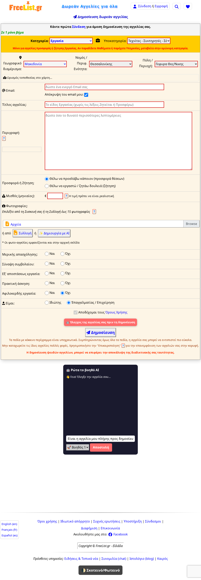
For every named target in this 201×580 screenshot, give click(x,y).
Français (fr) (9, 530)
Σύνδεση (144, 6)
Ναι (52, 253)
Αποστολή (101, 447)
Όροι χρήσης (47, 521)
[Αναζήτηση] (177, 6)
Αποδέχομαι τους (102, 312)
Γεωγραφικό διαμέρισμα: (12, 66)
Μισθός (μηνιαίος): (20, 196)
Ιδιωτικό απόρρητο (75, 521)
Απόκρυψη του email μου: (64, 94)
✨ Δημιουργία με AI (54, 233)
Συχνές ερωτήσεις (106, 521)
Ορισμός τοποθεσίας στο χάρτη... (29, 77)
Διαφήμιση (89, 528)
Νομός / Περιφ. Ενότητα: (80, 63)
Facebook (120, 534)
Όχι (67, 253)
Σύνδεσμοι (153, 521)
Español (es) (9, 535)
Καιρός (162, 558)
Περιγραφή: (11, 136)
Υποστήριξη (133, 521)
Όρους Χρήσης (116, 312)
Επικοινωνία (110, 528)
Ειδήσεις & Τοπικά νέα (81, 558)
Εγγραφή (161, 6)
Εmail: (10, 90)
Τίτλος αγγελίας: (14, 104)
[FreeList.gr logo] (25, 6)
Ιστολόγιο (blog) (142, 558)
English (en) (9, 524)
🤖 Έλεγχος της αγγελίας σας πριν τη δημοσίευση (100, 322)
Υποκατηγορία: (115, 41)
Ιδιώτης (55, 302)
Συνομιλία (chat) (113, 558)
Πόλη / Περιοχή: (146, 63)
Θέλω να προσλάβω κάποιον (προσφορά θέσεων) (86, 178)
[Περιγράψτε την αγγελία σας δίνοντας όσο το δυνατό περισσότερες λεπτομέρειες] (118, 142)
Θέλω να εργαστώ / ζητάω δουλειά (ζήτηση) (82, 186)
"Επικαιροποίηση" (111, 345)
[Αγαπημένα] (188, 6)
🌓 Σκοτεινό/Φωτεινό (100, 570)
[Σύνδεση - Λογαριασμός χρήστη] (134, 6)
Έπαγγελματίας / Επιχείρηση (92, 302)
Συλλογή (25, 233)
